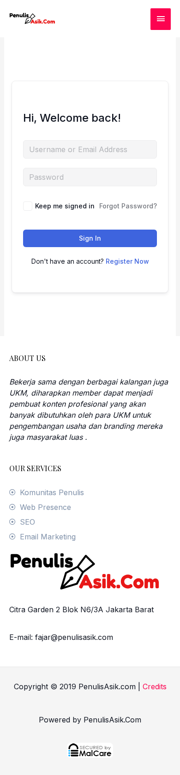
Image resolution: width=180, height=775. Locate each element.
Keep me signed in (65, 206)
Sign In (90, 238)
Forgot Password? (128, 206)
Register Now (127, 261)
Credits (155, 686)
